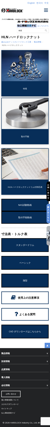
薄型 (25, 280)
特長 (25, 88)
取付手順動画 (25, 217)
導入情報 (5, 377)
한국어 (39, 3)
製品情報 (37, 42)
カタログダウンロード (10, 404)
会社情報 (5, 385)
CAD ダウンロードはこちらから (25, 331)
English (31, 3)
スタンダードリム (25, 245)
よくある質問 (27, 314)
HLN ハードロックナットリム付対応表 (25, 187)
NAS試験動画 (25, 204)
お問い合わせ (48, 191)
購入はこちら (48, 213)
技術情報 (5, 361)
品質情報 (5, 369)
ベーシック (25, 262)
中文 (46, 3)
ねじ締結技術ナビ (8, 413)
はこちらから (43, 25)
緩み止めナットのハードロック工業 (16, 42)
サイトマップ (6, 409)
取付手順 (25, 136)
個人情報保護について (10, 400)
